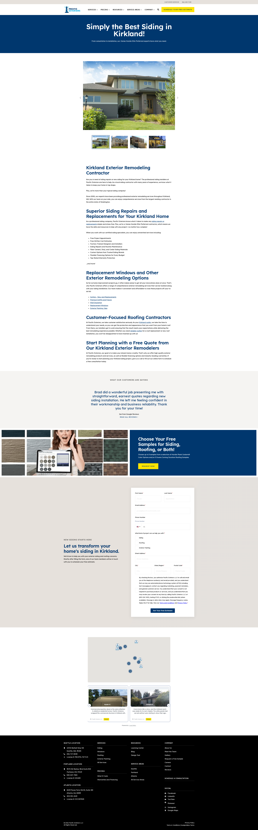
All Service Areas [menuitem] (137, 780)
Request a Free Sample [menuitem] (174, 759)
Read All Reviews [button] (128, 417)
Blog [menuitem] (133, 752)
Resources (117, 9)
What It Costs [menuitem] (102, 776)
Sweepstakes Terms (187, 825)
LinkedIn (171, 796)
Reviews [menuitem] (168, 770)
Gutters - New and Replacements (103, 297)
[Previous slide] (80, 97)
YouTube (171, 799)
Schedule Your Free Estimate (178, 9)
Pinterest (171, 803)
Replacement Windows (99, 305)
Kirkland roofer (145, 322)
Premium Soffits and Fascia (101, 300)
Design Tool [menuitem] (135, 755)
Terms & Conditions (173, 825)
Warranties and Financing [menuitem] (107, 780)
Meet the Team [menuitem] (170, 752)
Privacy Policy (182, 603)
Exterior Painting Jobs (98, 308)
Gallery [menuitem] (167, 755)
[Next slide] (177, 97)
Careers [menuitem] (168, 762)
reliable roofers (136, 331)
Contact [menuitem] (168, 766)
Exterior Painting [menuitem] (103, 759)
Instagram (172, 807)
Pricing (104, 9)
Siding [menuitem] (99, 748)
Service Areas (133, 9)
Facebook (172, 793)
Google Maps (173, 810)
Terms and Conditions (167, 603)
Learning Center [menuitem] (137, 748)
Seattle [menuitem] (134, 769)
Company (149, 9)
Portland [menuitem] (134, 772)
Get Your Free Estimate (162, 611)
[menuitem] (172, 2)
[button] (158, 9)
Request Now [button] (148, 466)
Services (92, 9)
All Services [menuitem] (101, 762)
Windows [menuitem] (100, 752)
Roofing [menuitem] (100, 755)
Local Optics (132, 725)
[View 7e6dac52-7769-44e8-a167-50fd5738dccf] (129, 97)
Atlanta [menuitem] (134, 776)
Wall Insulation (96, 303)
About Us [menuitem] (168, 748)
